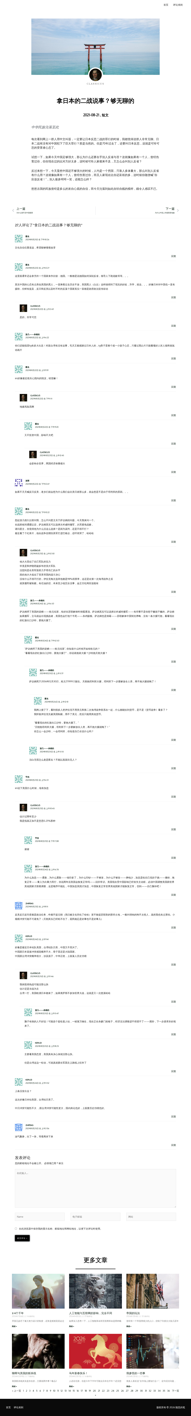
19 (90, 1390)
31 (146, 1390)
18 (86, 1390)
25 (117, 1390)
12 (62, 1390)
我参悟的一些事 (135, 1373)
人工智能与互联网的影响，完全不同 (90, 1313)
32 (150, 1390)
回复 (173, 256)
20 (94, 1390)
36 (168, 1390)
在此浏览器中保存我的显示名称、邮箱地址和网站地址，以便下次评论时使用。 (61, 1228)
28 (132, 1390)
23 (108, 1390)
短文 (105, 115)
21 (99, 1390)
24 (112, 1390)
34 (159, 1390)
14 (70, 1390)
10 (54, 1390)
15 (74, 1390)
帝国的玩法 (133, 1313)
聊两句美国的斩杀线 (24, 1373)
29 (136, 1390)
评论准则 (178, 4)
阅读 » (14, 1326)
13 (66, 1390)
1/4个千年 (18, 1313)
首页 (166, 4)
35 (164, 1390)
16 (78, 1390)
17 (82, 1390)
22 (103, 1390)
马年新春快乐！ (78, 1373)
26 (122, 1390)
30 (141, 1390)
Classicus (35, 306)
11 (58, 1390)
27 (127, 1390)
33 (154, 1390)
